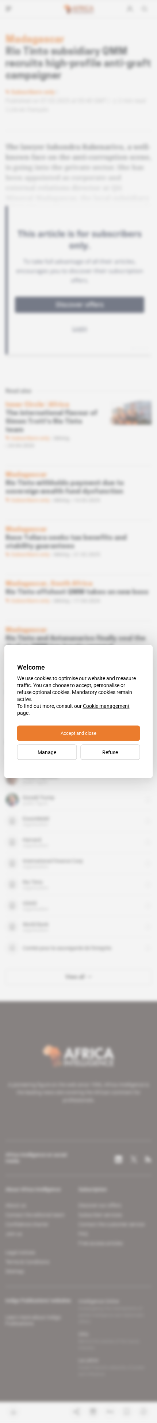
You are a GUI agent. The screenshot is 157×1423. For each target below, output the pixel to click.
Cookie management (106, 706)
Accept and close (78, 733)
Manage (47, 752)
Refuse (110, 752)
